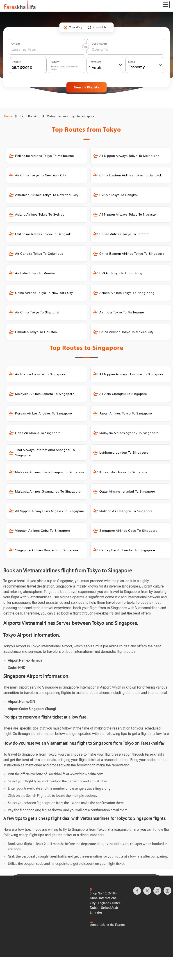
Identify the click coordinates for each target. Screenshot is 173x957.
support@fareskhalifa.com (107, 925)
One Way (75, 27)
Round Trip (101, 27)
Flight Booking (29, 116)
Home (7, 116)
